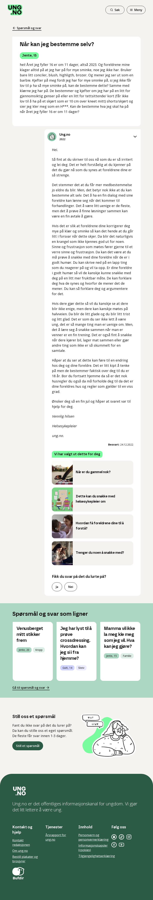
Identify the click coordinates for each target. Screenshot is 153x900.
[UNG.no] (76, 791)
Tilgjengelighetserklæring (96, 856)
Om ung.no (20, 851)
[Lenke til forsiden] (14, 9)
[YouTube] (121, 844)
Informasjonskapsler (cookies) (93, 847)
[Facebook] (114, 844)
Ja (57, 587)
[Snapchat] (114, 837)
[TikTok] (121, 837)
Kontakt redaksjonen (21, 842)
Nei (70, 587)
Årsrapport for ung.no (55, 837)
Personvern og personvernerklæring (93, 837)
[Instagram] (129, 837)
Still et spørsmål (27, 746)
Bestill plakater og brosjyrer (25, 859)
